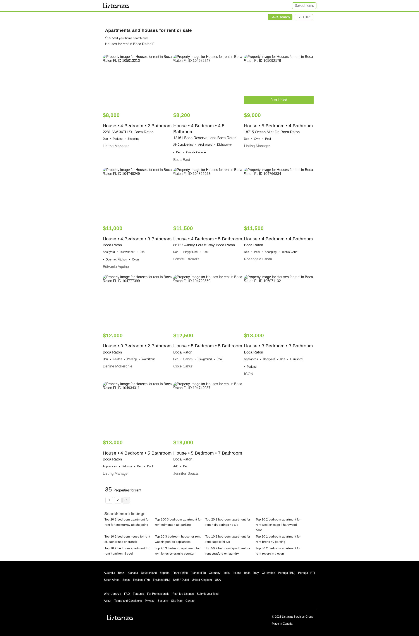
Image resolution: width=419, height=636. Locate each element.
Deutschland (149, 572)
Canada (133, 572)
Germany (214, 572)
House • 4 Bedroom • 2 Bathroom (137, 130)
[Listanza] (120, 617)
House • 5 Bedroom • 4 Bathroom (278, 130)
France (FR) (198, 572)
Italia (247, 572)
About (107, 600)
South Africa (111, 579)
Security (163, 600)
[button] (304, 17)
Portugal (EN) (286, 572)
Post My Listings (183, 593)
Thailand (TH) (141, 579)
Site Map (176, 600)
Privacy (150, 600)
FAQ (127, 593)
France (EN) (180, 572)
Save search (280, 17)
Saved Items (304, 5)
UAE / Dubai (181, 579)
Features (138, 593)
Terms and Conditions (128, 600)
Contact (190, 600)
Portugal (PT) (306, 572)
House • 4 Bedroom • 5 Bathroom (207, 243)
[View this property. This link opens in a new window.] (137, 81)
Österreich (268, 572)
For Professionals (158, 593)
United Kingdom (202, 579)
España (164, 572)
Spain (126, 579)
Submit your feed (207, 593)
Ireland (237, 572)
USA (218, 579)
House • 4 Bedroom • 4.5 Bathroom (204, 137)
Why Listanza (112, 593)
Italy (256, 572)
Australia (109, 572)
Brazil (121, 572)
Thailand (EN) (161, 579)
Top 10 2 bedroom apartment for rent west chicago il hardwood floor (278, 525)
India (226, 572)
